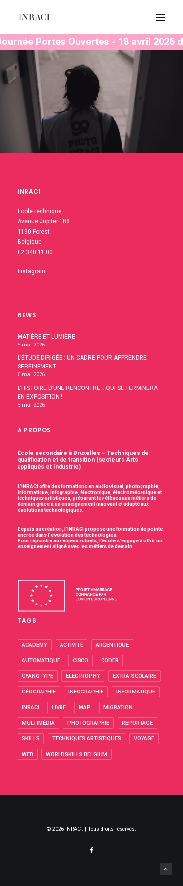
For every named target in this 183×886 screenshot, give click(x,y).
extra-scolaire (134, 676)
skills (31, 738)
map (85, 707)
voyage (144, 738)
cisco (80, 660)
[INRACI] (34, 17)
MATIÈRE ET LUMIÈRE (46, 336)
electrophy (83, 676)
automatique (41, 660)
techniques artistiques (86, 738)
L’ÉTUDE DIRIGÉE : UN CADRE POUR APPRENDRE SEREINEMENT (82, 362)
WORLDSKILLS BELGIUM (76, 754)
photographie (88, 723)
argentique (112, 645)
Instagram (31, 271)
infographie (85, 692)
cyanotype (37, 676)
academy (34, 645)
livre (59, 707)
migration (118, 707)
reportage (137, 723)
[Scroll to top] (166, 868)
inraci (30, 707)
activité (71, 645)
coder (110, 660)
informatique (135, 692)
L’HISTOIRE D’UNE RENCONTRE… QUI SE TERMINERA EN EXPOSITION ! (88, 392)
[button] (160, 17)
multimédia (38, 723)
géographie (39, 692)
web (27, 754)
